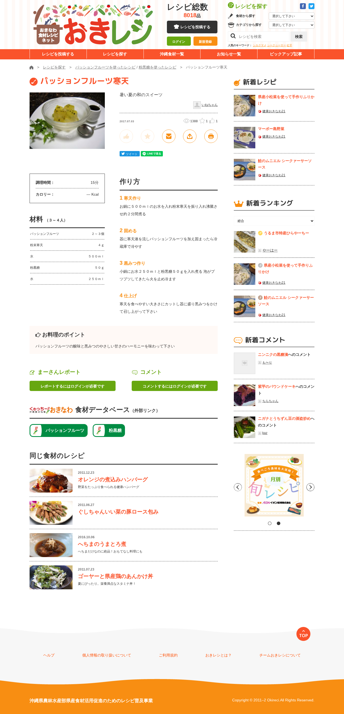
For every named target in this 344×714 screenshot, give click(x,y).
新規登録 (205, 42)
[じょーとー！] (126, 136)
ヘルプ (49, 655)
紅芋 (289, 45)
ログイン (178, 42)
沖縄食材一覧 (172, 54)
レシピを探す (115, 54)
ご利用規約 (168, 655)
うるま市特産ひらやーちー (286, 233)
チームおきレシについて (280, 655)
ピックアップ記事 (286, 54)
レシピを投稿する (195, 27)
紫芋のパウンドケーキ (277, 386)
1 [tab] (269, 523)
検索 (299, 36)
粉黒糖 (115, 430)
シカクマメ (259, 45)
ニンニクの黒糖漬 (273, 354)
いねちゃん (210, 105)
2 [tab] (278, 523)
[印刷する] (211, 136)
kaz (264, 433)
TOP (303, 635)
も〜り (267, 362)
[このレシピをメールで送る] (168, 136)
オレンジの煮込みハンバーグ (113, 479)
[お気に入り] (147, 136)
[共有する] (189, 136)
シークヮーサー (276, 45)
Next (310, 487)
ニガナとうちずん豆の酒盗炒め (284, 418)
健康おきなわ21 (273, 111)
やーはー (270, 250)
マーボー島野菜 (271, 129)
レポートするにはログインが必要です (73, 386)
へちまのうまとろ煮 (102, 544)
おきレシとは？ (218, 655)
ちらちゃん (270, 401)
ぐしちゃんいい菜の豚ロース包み (118, 512)
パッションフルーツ (65, 430)
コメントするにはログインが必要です (175, 386)
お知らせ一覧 (229, 54)
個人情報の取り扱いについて (106, 655)
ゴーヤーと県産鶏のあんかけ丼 (115, 576)
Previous (238, 487)
